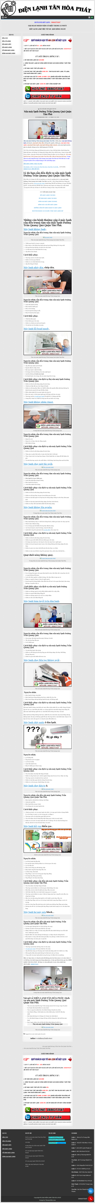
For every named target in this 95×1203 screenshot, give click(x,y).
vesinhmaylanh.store (42, 117)
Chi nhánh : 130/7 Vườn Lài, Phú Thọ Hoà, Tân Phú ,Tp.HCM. (41, 167)
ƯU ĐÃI (27, 1142)
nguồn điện (47, 530)
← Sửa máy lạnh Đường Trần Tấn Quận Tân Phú (36, 1048)
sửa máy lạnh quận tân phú (37, 1034)
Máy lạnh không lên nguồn (38, 507)
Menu (5, 17)
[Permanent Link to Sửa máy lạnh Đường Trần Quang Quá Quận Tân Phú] (48, 129)
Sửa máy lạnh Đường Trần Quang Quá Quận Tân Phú (47, 113)
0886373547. (35, 964)
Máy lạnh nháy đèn (33, 267)
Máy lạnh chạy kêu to (34, 785)
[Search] (89, 17)
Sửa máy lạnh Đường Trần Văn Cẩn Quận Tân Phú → (57, 1046)
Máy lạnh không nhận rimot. (38, 401)
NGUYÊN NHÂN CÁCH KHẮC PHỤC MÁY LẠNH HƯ (47, 211)
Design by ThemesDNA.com (47, 1200)
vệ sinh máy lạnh (39, 396)
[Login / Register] (92, 17)
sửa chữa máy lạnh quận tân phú (48, 109)
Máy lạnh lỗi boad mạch (36, 328)
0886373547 (55, 22)
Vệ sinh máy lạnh (30, 948)
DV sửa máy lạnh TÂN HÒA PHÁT (35, 1161)
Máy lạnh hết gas (32, 826)
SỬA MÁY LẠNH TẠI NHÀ (47, 195)
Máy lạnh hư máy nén (35, 912)
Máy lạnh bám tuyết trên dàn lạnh (41, 601)
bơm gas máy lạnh (39, 183)
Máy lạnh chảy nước (34, 722)
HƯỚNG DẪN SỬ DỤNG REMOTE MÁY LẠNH (47, 207)
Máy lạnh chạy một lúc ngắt (38, 463)
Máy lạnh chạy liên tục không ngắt (41, 660)
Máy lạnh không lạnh (35, 229)
